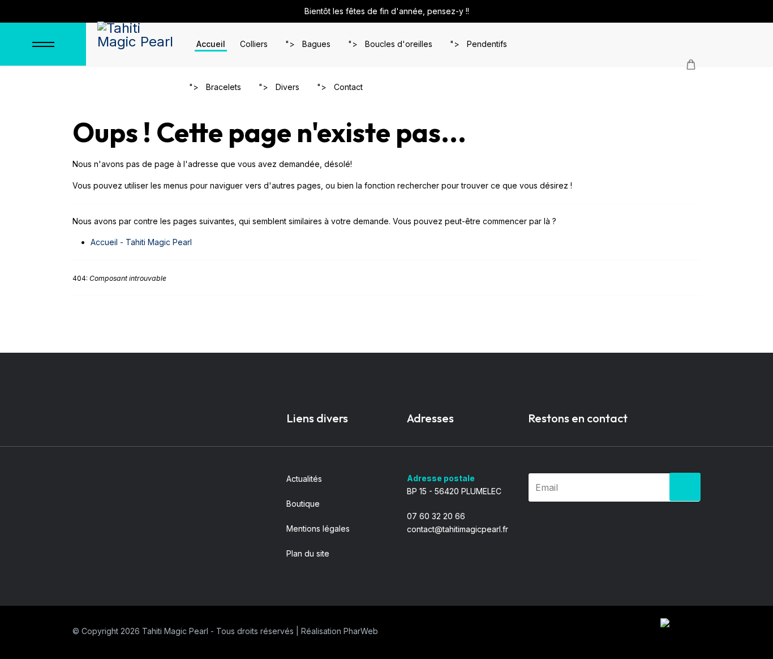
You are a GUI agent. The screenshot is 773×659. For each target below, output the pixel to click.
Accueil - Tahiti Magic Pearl (141, 242)
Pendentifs (487, 44)
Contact (348, 87)
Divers (287, 87)
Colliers (254, 44)
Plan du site (307, 553)
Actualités (304, 478)
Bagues (316, 44)
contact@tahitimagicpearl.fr (457, 529)
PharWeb (360, 631)
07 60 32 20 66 (436, 516)
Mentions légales (318, 528)
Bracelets (223, 87)
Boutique (303, 503)
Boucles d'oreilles (398, 44)
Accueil (210, 44)
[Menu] (43, 44)
